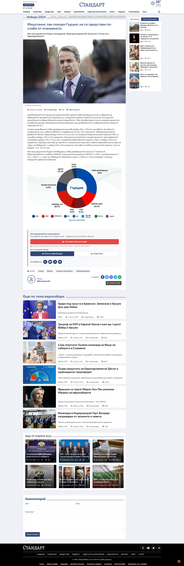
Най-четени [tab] (134, 19)
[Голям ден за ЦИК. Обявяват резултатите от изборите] (40, 451)
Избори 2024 (62, 16)
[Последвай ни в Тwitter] (153, 548)
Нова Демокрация (83, 271)
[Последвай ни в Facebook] (143, 548)
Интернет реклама (77, 564)
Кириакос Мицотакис (64, 271)
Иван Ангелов (74, 110)
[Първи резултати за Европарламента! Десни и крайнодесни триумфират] (39, 374)
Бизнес (124, 554)
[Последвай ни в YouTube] (148, 548)
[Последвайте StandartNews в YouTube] (29, 8)
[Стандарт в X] (60, 262)
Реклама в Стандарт (94, 564)
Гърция (41, 271)
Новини (53, 16)
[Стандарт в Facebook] (45, 262)
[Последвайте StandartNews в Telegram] (31, 8)
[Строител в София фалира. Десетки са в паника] (134, 27)
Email (78, 503)
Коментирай (114, 283)
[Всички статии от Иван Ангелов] (31, 279)
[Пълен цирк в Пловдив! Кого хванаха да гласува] (40, 476)
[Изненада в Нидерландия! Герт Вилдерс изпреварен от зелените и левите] (39, 419)
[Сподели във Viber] (111, 277)
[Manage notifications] (179, 561)
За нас (41, 564)
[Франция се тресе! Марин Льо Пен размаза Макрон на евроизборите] (39, 397)
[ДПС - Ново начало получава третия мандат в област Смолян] (74, 451)
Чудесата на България (93, 554)
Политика (52, 554)
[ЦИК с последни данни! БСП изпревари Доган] (108, 476)
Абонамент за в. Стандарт (137, 564)
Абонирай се (28, 5)
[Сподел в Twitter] (107, 277)
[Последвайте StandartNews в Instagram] (26, 8)
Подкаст (76, 554)
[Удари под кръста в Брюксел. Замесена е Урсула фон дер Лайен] (39, 309)
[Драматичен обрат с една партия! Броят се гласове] (108, 451)
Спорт (141, 554)
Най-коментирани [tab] (150, 19)
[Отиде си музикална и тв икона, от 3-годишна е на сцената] (134, 38)
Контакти (108, 564)
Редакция (64, 564)
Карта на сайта (119, 564)
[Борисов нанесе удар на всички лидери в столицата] (74, 476)
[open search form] (159, 12)
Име (27, 503)
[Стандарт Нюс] (34, 549)
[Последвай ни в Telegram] (159, 548)
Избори (50, 271)
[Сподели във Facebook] (102, 277)
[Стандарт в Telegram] (55, 262)
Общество (64, 554)
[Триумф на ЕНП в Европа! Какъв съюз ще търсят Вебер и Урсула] (39, 330)
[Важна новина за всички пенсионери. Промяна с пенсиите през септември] (134, 67)
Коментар (29, 512)
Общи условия (52, 564)
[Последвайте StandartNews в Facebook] (24, 8)
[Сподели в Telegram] (115, 277)
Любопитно (112, 554)
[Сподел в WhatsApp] (119, 277)
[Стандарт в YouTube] (50, 262)
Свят (60, 317)
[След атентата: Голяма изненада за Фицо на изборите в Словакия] (39, 352)
